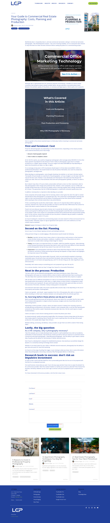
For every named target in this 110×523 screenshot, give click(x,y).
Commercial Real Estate (24, 28)
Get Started (93, 3)
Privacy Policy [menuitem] (13, 514)
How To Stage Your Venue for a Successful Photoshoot (59, 267)
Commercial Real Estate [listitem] (25, 476)
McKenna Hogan (17, 25)
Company (70, 3)
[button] (86, 508)
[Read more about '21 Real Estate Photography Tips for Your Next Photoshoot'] (85, 445)
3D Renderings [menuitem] (37, 492)
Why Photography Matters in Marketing (63, 352)
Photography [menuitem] (37, 494)
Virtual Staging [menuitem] (37, 499)
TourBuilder (38, 3)
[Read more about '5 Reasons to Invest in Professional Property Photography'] (25, 447)
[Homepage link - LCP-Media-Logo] (17, 512)
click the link (53, 373)
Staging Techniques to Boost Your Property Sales (43, 225)
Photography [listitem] (15, 476)
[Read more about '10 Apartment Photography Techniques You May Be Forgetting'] (55, 445)
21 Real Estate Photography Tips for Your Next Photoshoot (84, 458)
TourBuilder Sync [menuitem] (60, 497)
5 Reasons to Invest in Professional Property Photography (21, 462)
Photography (14, 28)
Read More (35, 479)
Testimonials (19, 500)
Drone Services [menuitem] (37, 497)
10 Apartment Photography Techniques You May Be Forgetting (53, 459)
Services (54, 3)
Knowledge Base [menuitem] (82, 494)
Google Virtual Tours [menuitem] (61, 499)
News (12, 500)
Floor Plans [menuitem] (36, 502)
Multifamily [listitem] (52, 470)
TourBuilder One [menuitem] (60, 494)
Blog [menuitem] (79, 492)
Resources (62, 3)
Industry (47, 3)
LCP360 (78, 185)
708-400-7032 (18, 497)
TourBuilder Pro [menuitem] (60, 492)
